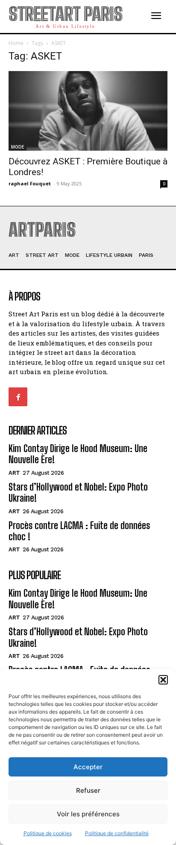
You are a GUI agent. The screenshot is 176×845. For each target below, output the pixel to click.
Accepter (88, 767)
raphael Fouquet (30, 183)
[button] (163, 679)
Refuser (88, 790)
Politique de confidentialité (117, 833)
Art (14, 473)
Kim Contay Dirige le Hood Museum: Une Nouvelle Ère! (78, 454)
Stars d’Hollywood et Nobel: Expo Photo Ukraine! (78, 492)
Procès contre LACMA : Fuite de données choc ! (79, 531)
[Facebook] (18, 396)
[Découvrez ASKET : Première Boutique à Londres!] (88, 111)
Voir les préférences (88, 814)
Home (16, 43)
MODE (17, 147)
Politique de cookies (47, 833)
